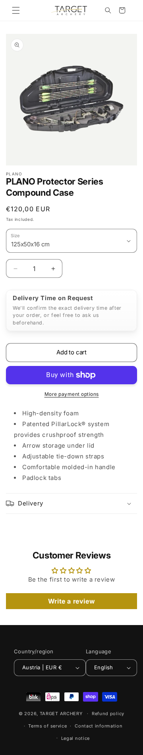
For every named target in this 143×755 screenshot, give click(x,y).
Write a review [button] (71, 601)
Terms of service (47, 726)
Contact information (98, 726)
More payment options (71, 394)
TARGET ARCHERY (61, 713)
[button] (16, 10)
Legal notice (75, 738)
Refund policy (108, 713)
